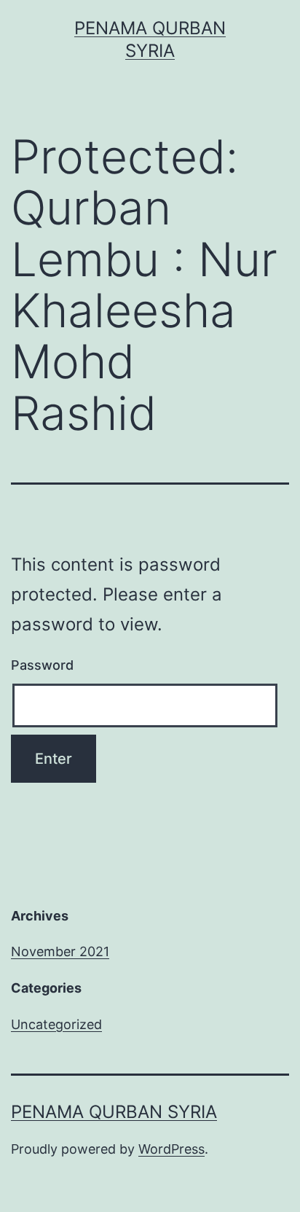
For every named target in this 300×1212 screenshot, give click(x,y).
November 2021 (60, 951)
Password (42, 665)
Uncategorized (56, 1024)
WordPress (171, 1149)
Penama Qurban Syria (114, 1111)
